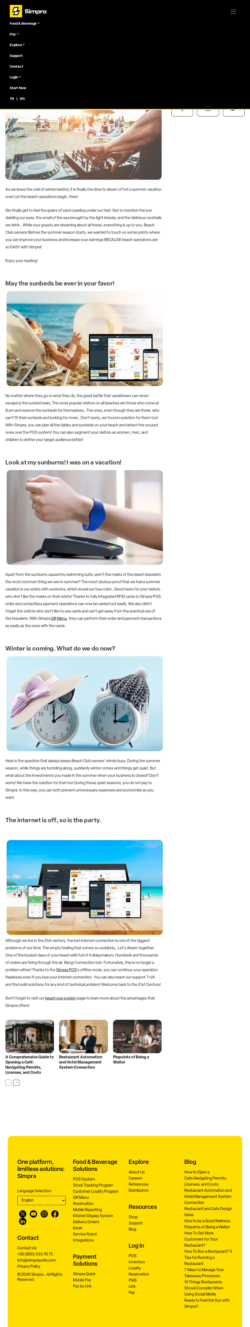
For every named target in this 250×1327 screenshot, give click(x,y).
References (139, 1185)
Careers (135, 1178)
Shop (133, 1217)
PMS (133, 1281)
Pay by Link (82, 1286)
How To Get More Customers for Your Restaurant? (201, 1240)
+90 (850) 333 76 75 (35, 1254)
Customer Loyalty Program (96, 1192)
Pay (13, 34)
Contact (16, 67)
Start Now (18, 88)
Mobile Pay (82, 1280)
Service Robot (85, 1234)
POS (132, 1256)
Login (14, 77)
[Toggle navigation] (233, 12)
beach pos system (60, 999)
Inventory (137, 1262)
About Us (137, 1172)
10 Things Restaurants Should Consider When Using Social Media (203, 1288)
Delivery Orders (86, 1222)
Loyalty (135, 1268)
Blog (132, 1230)
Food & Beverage (23, 24)
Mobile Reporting (87, 1210)
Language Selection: (34, 1191)
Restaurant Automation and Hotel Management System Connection (80, 1062)
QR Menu (59, 619)
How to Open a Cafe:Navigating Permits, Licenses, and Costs (205, 1178)
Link (132, 1287)
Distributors (139, 1191)
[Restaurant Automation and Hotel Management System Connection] (83, 1036)
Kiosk (77, 1228)
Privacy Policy (28, 1267)
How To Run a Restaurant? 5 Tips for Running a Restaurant (208, 1258)
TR (12, 99)
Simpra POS (66, 970)
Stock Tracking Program (93, 1186)
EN (22, 99)
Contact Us (27, 1248)
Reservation (83, 1204)
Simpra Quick (84, 1274)
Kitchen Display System (93, 1216)
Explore (16, 45)
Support (16, 56)
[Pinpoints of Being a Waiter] (137, 1036)
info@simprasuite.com (36, 1261)
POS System (84, 1179)
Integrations (83, 1241)
